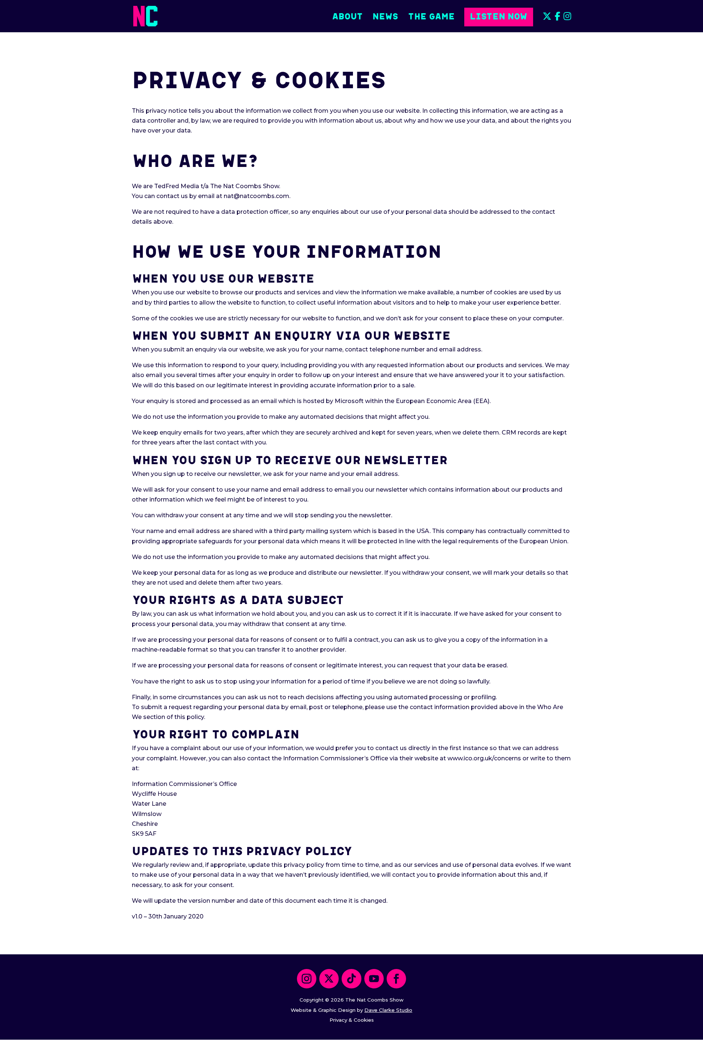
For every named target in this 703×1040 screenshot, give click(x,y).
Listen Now (499, 15)
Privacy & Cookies (352, 1020)
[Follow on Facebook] (396, 978)
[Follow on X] (329, 978)
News (385, 16)
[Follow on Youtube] (374, 978)
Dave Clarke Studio (388, 1010)
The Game (431, 16)
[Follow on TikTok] (351, 978)
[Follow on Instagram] (306, 978)
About (347, 16)
